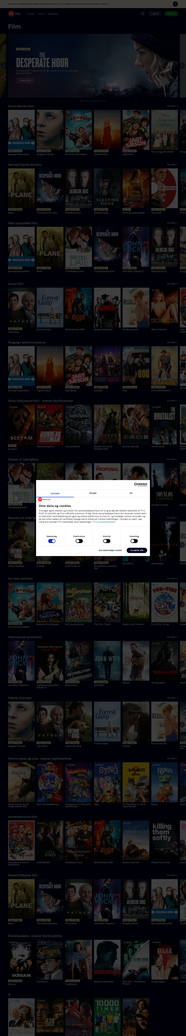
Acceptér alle (136, 550)
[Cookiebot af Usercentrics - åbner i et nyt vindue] (136, 485)
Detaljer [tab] (93, 493)
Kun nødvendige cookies (110, 550)
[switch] (79, 541)
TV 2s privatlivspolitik (104, 522)
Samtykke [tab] (55, 493)
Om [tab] (131, 493)
